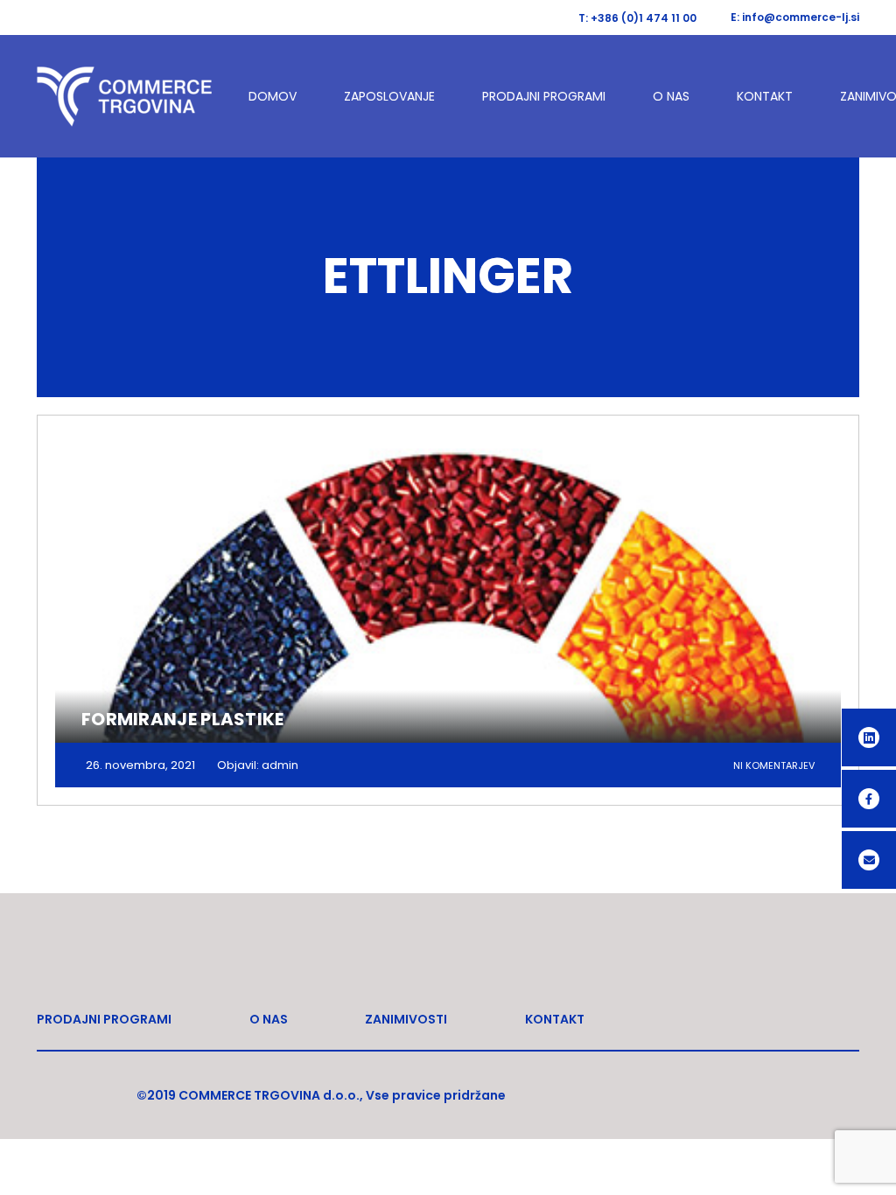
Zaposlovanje (389, 96)
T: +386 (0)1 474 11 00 (637, 17)
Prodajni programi (544, 96)
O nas (671, 96)
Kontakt (765, 96)
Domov (272, 96)
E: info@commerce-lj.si (795, 17)
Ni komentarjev (774, 765)
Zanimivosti (406, 1019)
